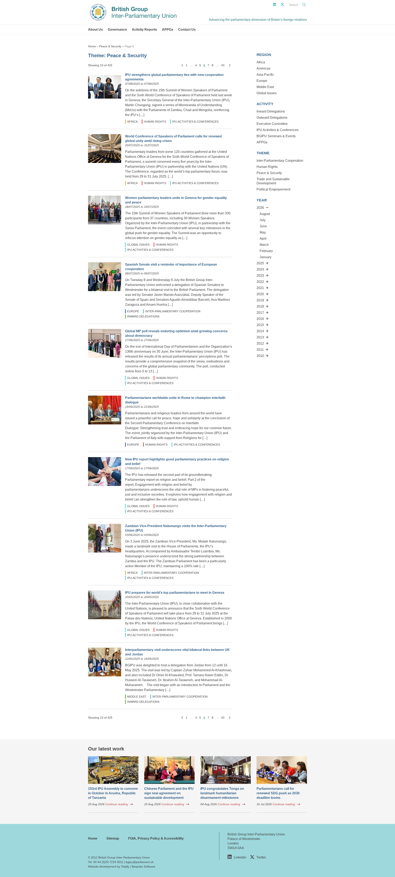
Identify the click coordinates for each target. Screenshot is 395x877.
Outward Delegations (272, 117)
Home (92, 46)
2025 (260, 263)
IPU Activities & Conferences (195, 121)
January (265, 257)
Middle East (136, 696)
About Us (95, 29)
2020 (260, 294)
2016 (260, 319)
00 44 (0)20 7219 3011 (108, 862)
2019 (260, 300)
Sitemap (112, 838)
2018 (260, 306)
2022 (260, 281)
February (266, 251)
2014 (260, 331)
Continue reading (116, 804)
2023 (260, 275)
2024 (260, 269)
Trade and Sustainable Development (273, 181)
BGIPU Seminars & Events (276, 136)
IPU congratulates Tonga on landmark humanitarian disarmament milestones (222, 793)
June (263, 226)
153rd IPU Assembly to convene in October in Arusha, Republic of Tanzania (113, 793)
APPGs (167, 29)
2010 (260, 356)
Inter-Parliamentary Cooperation (172, 311)
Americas (263, 68)
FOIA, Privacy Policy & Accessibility (156, 838)
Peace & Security (110, 46)
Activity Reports (144, 29)
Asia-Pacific (265, 74)
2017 (260, 312)
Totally (125, 866)
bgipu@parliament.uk (139, 862)
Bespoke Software (143, 866)
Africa (132, 121)
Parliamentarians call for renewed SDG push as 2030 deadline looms (278, 793)
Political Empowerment (273, 189)
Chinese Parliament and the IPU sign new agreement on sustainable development (169, 793)
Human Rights (155, 121)
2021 (260, 288)
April (263, 238)
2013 (260, 337)
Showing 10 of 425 (100, 65)
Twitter (261, 857)
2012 (260, 343)
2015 (260, 325)
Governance (117, 29)
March (264, 244)
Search (293, 4)
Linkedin (240, 857)
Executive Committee (272, 123)
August (265, 214)
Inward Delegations (143, 316)
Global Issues (138, 244)
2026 (260, 207)
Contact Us (187, 29)
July (263, 220)
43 (222, 65)
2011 (260, 349)
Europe (133, 311)
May (263, 232)
